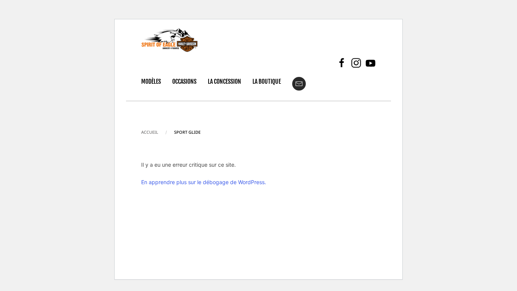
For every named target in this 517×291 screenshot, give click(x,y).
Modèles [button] (151, 81)
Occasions (184, 81)
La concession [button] (224, 81)
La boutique (266, 81)
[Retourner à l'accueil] (169, 40)
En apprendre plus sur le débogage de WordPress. (203, 182)
